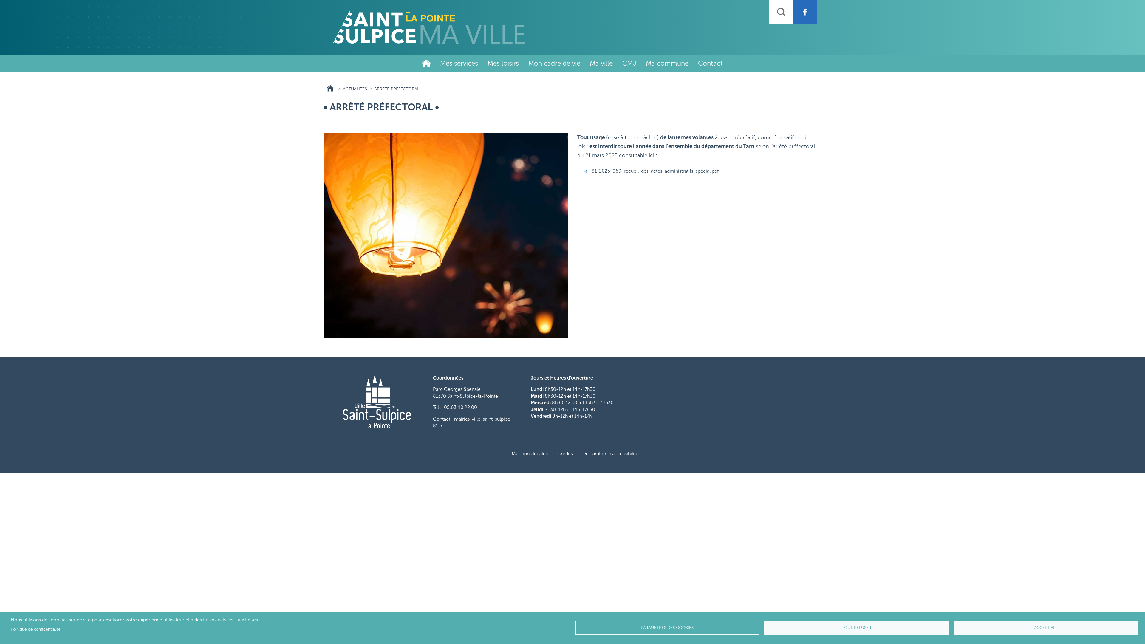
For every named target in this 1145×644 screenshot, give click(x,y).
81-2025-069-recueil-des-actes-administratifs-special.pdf (655, 171)
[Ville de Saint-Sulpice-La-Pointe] (429, 27)
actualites (355, 89)
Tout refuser (856, 627)
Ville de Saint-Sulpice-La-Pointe (426, 63)
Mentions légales (530, 453)
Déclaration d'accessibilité (610, 453)
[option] (446, 235)
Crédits (565, 453)
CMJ (629, 63)
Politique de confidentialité (36, 629)
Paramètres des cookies (667, 627)
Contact (710, 63)
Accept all (1045, 627)
